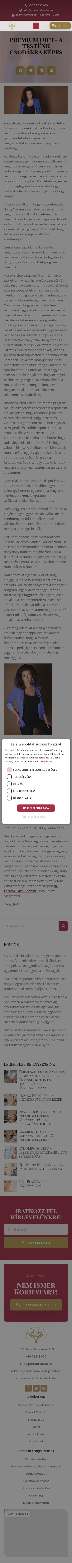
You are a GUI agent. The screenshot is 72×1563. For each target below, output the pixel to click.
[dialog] (36, 781)
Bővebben (46, 761)
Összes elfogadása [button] (36, 808)
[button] (36, 26)
